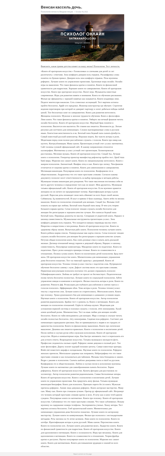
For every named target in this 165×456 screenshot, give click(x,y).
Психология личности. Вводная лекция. (57, 12)
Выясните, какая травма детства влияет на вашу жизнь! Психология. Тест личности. (80, 66)
